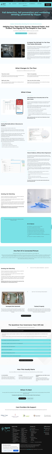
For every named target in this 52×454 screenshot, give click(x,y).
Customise (5, 450)
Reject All (10, 450)
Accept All (16, 450)
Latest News (39, 3)
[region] (11, 448)
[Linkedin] (38, 1)
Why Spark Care (32, 3)
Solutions (14, 3)
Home (10, 3)
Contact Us (25, 5)
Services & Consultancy (23, 3)
